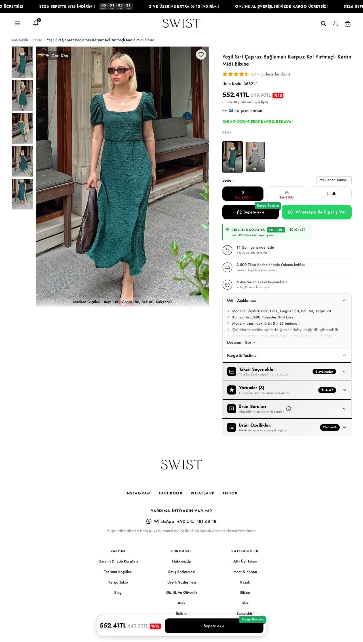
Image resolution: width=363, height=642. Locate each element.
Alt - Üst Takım (245, 561)
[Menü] (17, 23)
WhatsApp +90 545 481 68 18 (185, 521)
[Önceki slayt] (42, 176)
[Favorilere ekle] (201, 54)
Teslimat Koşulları (118, 571)
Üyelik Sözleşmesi (181, 582)
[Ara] (323, 23)
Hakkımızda (181, 561)
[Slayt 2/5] (22, 95)
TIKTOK (230, 493)
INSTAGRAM (138, 493)
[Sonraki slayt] (202, 176)
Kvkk (181, 603)
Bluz (245, 603)
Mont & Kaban (245, 571)
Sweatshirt (245, 613)
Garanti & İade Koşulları (118, 561)
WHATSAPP (202, 493)
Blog (118, 592)
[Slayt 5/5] (22, 194)
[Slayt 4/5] (22, 161)
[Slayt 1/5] (22, 62)
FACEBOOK (171, 493)
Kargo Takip (118, 582)
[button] (288, 408)
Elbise (245, 592)
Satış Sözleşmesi (181, 571)
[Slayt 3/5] (22, 128)
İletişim (181, 613)
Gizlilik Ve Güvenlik (181, 592)
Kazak (245, 582)
